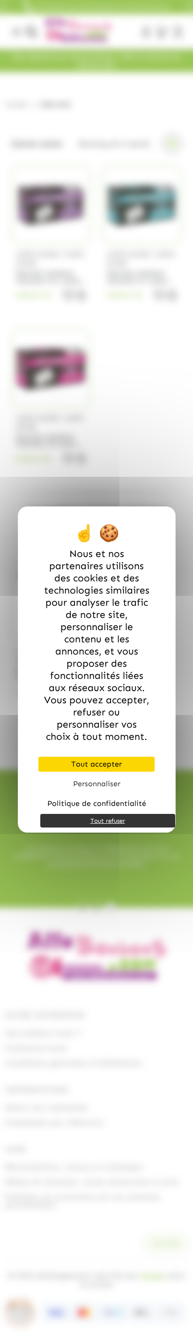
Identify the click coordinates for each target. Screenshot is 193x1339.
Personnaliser (96, 783)
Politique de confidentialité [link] (96, 803)
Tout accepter (96, 764)
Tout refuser (107, 820)
